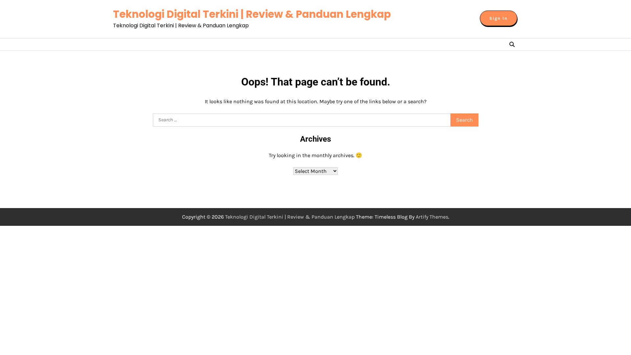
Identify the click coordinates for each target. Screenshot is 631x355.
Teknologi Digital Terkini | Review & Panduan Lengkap (252, 14)
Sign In (498, 18)
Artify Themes (432, 217)
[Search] (512, 44)
